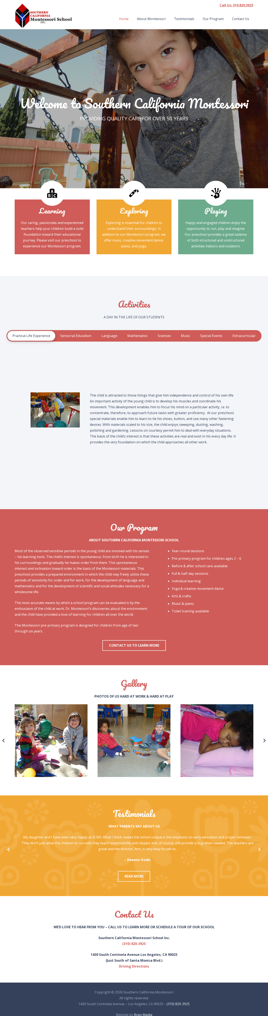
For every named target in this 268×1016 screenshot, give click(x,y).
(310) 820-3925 (134, 943)
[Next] (259, 850)
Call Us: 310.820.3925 (236, 5)
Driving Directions (134, 966)
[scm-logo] (43, 15)
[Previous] (9, 850)
